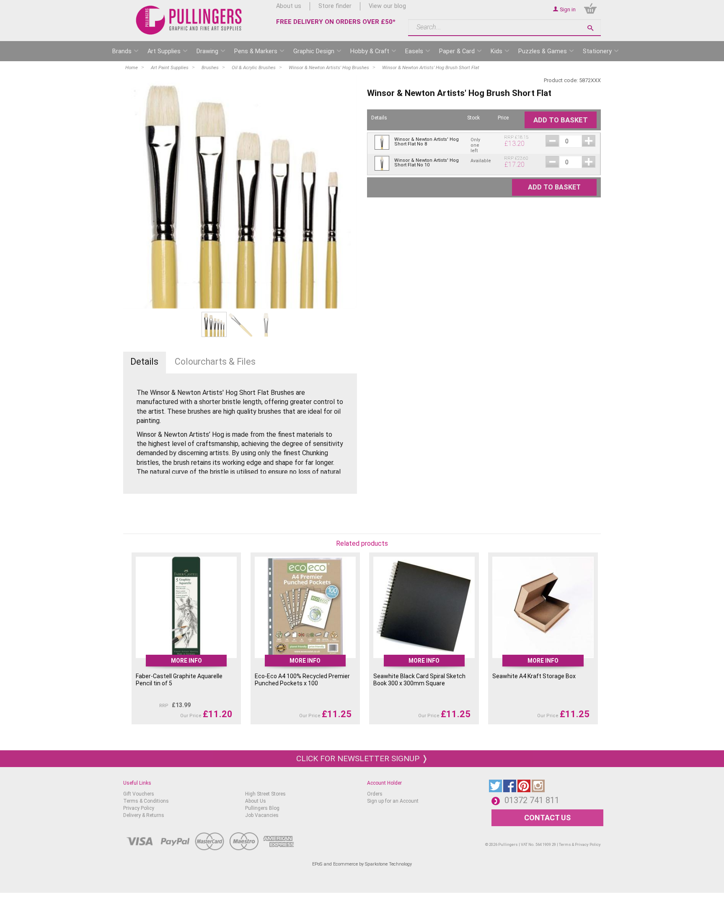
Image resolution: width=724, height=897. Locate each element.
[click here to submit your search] (590, 28)
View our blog (387, 6)
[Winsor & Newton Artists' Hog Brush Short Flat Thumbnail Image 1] (240, 324)
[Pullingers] (189, 20)
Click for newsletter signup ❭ (362, 758)
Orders (375, 794)
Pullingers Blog (262, 808)
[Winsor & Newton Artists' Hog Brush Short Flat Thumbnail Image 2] (266, 324)
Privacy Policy (138, 808)
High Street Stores (265, 794)
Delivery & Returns (143, 815)
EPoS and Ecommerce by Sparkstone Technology (362, 864)
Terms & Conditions (146, 801)
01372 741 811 (531, 800)
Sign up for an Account (393, 801)
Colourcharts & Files (215, 361)
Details (144, 361)
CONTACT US (547, 817)
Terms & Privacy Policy (580, 844)
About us (288, 6)
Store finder (335, 6)
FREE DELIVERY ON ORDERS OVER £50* (336, 22)
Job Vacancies (262, 815)
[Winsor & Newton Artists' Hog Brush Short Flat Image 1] (240, 192)
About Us (255, 801)
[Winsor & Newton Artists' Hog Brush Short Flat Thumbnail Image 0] (214, 324)
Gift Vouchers (138, 794)
